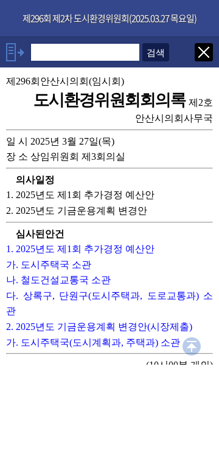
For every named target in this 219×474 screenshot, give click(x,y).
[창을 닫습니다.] (204, 50)
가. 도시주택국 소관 (48, 264)
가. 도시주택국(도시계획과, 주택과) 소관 (93, 342)
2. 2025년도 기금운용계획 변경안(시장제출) (99, 326)
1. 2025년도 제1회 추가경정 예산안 (80, 249)
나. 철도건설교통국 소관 (58, 280)
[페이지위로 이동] (191, 344)
